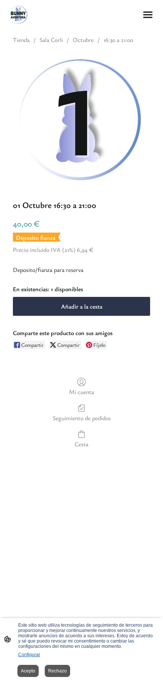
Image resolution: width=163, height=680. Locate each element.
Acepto (28, 671)
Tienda (21, 40)
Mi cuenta (81, 392)
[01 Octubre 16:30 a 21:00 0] (81, 120)
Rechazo (57, 671)
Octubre (83, 40)
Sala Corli (51, 40)
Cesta (81, 444)
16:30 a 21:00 (118, 40)
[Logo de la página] (18, 15)
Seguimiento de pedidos (82, 418)
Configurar (29, 654)
